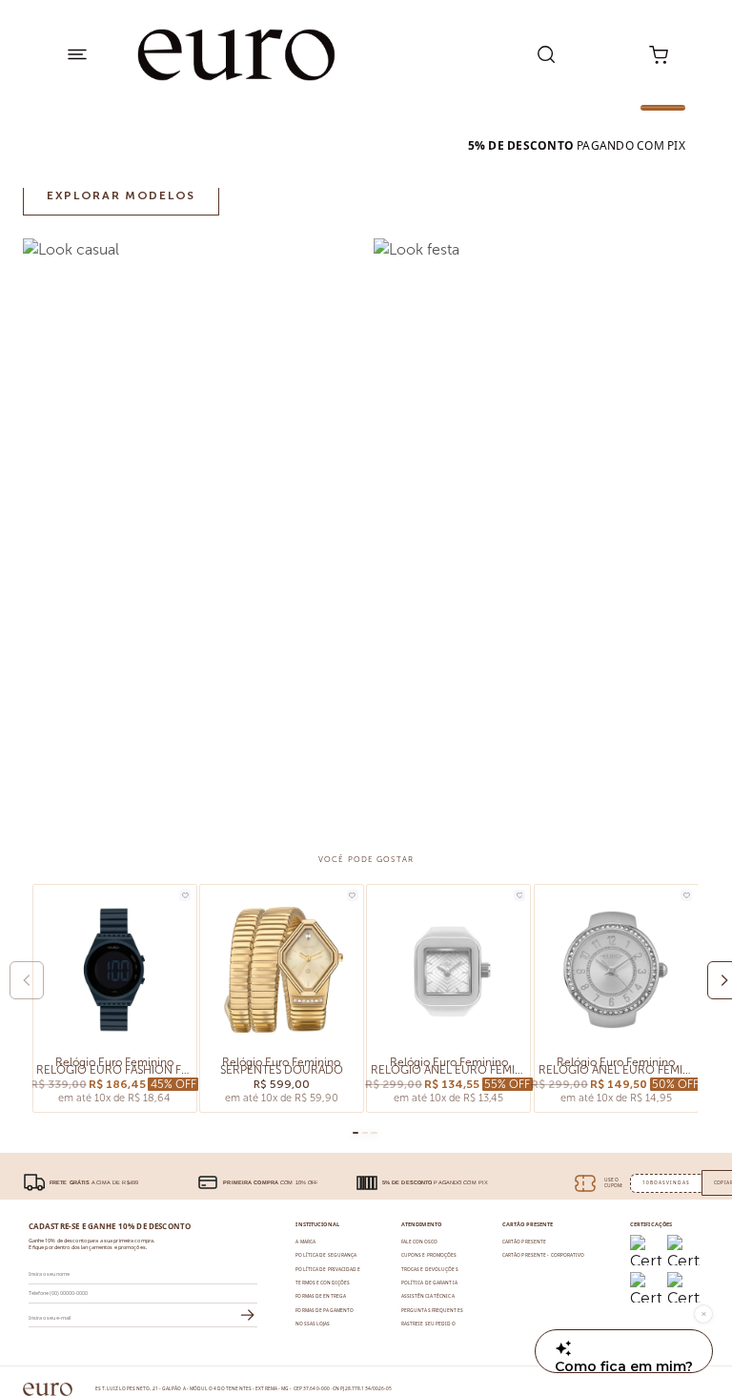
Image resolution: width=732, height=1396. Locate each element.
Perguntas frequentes (432, 1310)
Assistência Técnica (428, 1296)
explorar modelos (121, 195)
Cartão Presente (524, 1241)
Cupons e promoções (429, 1255)
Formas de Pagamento (324, 1310)
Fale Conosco (419, 1241)
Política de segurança (325, 1255)
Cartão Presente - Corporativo (543, 1255)
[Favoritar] (185, 895)
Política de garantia (429, 1282)
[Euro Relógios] (236, 55)
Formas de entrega (320, 1296)
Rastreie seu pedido (428, 1323)
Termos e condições (322, 1282)
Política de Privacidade (327, 1269)
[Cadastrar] (247, 1316)
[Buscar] (546, 54)
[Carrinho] (659, 54)
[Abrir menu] (76, 54)
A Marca (305, 1241)
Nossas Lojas (312, 1323)
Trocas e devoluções (429, 1269)
